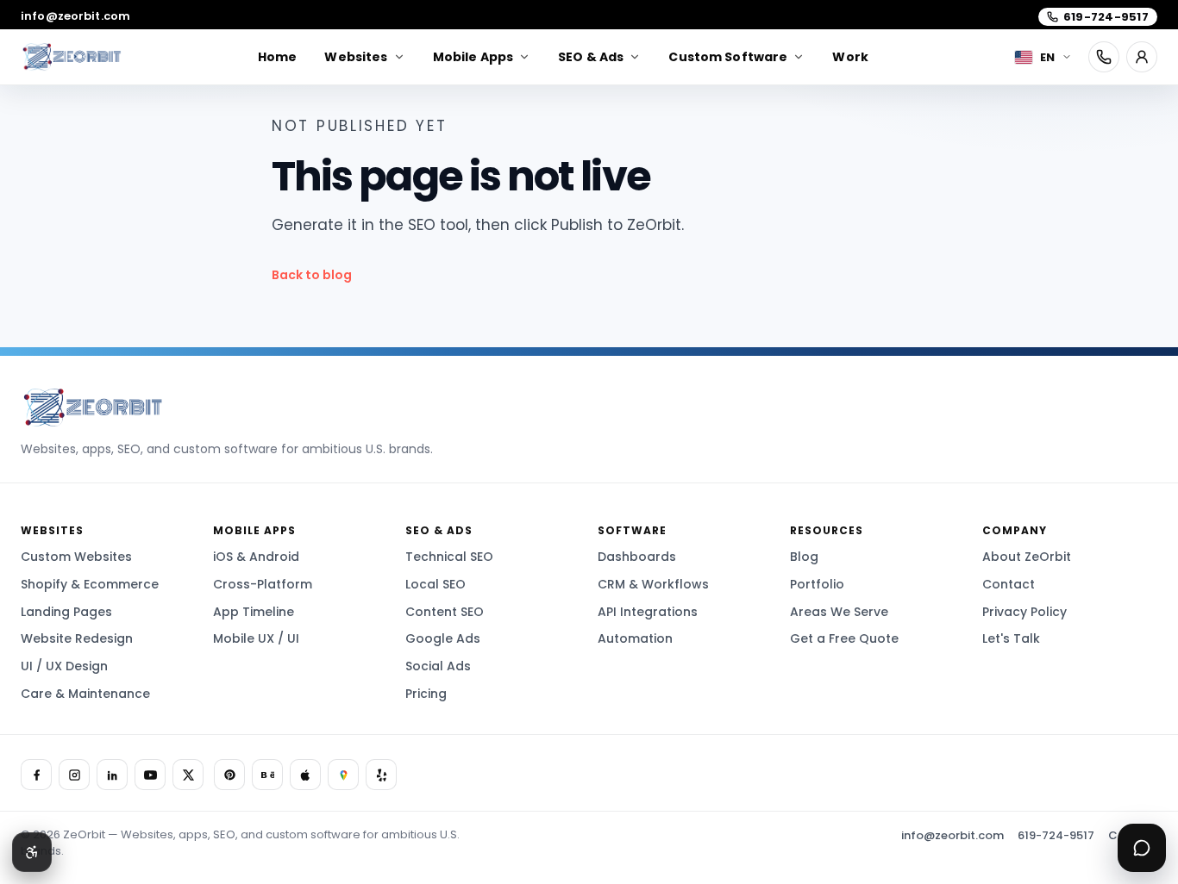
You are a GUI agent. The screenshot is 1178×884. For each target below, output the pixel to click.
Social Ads (438, 666)
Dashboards (637, 556)
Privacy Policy (1024, 611)
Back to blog (312, 274)
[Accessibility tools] (32, 852)
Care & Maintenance (85, 693)
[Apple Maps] (305, 774)
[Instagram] (74, 774)
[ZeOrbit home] (71, 57)
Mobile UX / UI (256, 638)
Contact (1008, 584)
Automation (635, 638)
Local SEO (435, 584)
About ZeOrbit (1026, 556)
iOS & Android (256, 556)
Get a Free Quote (844, 638)
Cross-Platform (262, 584)
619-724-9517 (1056, 835)
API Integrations (648, 611)
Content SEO (444, 611)
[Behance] (267, 774)
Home (278, 56)
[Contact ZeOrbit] (1141, 56)
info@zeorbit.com (75, 16)
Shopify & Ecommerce (90, 584)
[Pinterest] (229, 774)
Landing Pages (66, 611)
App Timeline (253, 611)
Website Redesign (77, 638)
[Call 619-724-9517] (1103, 56)
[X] (188, 774)
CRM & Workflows (653, 584)
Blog (804, 556)
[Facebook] (36, 774)
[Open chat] (1142, 848)
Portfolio (817, 584)
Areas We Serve (839, 611)
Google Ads (442, 638)
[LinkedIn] (112, 774)
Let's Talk (1011, 638)
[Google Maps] (343, 774)
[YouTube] (150, 774)
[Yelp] (381, 774)
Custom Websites (76, 556)
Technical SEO (449, 556)
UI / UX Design (64, 666)
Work (850, 56)
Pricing (426, 693)
